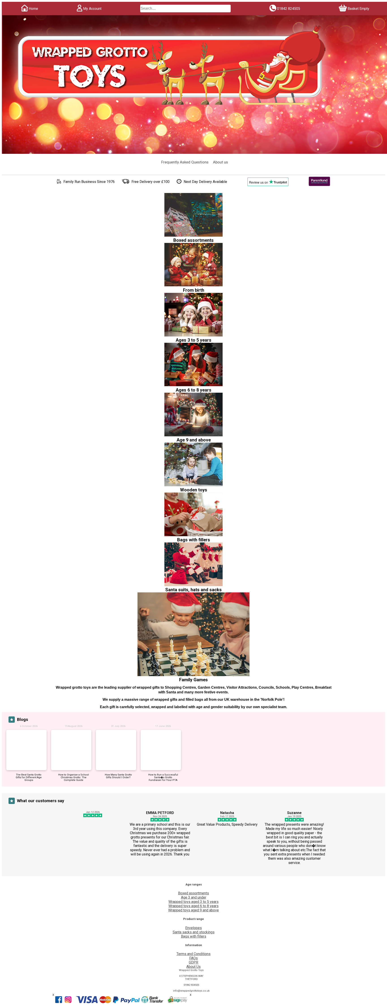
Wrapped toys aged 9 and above (193, 910)
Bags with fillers (193, 936)
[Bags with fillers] (193, 535)
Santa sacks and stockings (194, 932)
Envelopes (193, 928)
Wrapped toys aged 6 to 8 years (193, 906)
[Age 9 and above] (193, 435)
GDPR (193, 962)
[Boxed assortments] (193, 235)
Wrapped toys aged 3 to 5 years (193, 902)
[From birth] (193, 285)
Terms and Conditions (193, 954)
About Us (193, 966)
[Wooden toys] (193, 485)
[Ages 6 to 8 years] (193, 385)
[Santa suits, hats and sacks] (193, 585)
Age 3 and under (193, 897)
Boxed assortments (193, 893)
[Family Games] (193, 675)
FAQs (193, 958)
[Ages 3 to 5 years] (193, 335)
